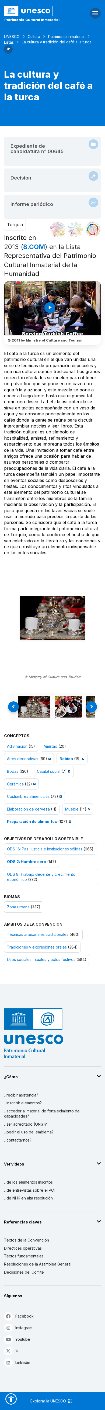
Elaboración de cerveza (28, 809)
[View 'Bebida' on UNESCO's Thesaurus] (82, 758)
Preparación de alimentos (32, 821)
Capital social (48, 771)
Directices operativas (23, 1248)
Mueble (72, 809)
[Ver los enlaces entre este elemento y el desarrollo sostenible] (93, 229)
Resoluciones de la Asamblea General (37, 1264)
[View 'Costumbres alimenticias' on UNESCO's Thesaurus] (60, 796)
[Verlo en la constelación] (58, 229)
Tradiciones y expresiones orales (37, 947)
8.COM (34, 247)
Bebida (66, 758)
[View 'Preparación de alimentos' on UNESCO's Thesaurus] (69, 821)
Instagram (23, 1327)
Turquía (15, 224)
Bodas (12, 771)
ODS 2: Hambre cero (26, 861)
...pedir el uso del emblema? (29, 1132)
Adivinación (17, 746)
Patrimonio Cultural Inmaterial (32, 20)
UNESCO (12, 36)
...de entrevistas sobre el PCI (29, 1190)
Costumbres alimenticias (28, 796)
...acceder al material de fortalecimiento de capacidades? (42, 1114)
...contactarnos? (18, 1140)
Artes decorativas (22, 758)
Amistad (50, 746)
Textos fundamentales (24, 1256)
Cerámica (15, 784)
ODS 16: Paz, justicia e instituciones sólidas (44, 849)
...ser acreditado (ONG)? (25, 1124)
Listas (9, 42)
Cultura (34, 36)
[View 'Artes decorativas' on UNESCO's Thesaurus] (49, 758)
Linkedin (22, 1362)
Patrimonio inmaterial (66, 36)
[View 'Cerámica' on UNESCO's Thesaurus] (34, 784)
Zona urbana (18, 907)
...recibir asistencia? (21, 1095)
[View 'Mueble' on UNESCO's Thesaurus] (88, 809)
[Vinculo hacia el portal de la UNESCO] (35, 11)
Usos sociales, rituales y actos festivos (41, 959)
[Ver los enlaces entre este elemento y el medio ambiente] (75, 229)
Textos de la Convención (26, 1240)
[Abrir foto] (52, 618)
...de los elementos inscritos (28, 1182)
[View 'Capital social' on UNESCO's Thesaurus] (68, 771)
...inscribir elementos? (23, 1103)
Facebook (24, 1316)
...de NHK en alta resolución (28, 1198)
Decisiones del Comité (24, 1272)
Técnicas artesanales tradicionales (37, 934)
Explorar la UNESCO (48, 1401)
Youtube (22, 1339)
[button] (8, 52)
